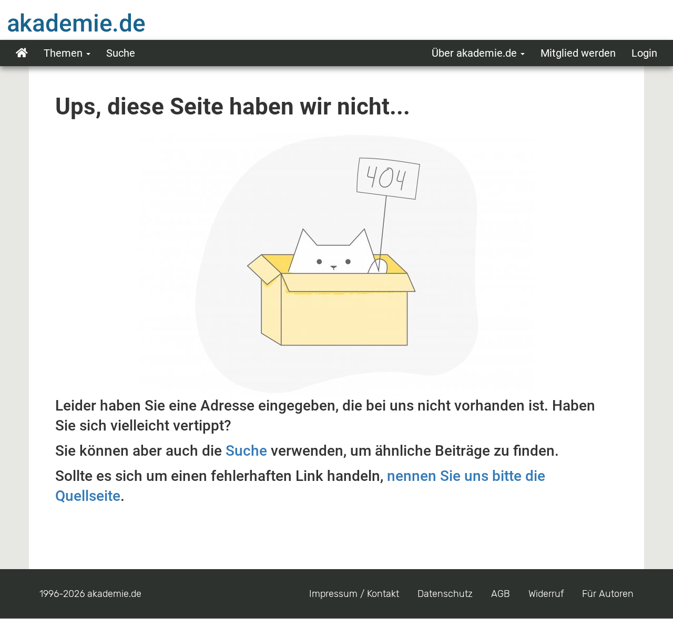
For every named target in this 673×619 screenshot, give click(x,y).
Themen (64, 53)
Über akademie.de (475, 53)
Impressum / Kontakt (354, 594)
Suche (120, 53)
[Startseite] (97, 22)
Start (22, 53)
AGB (500, 594)
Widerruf (546, 594)
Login (644, 53)
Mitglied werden (578, 53)
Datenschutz (445, 594)
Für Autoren (608, 594)
